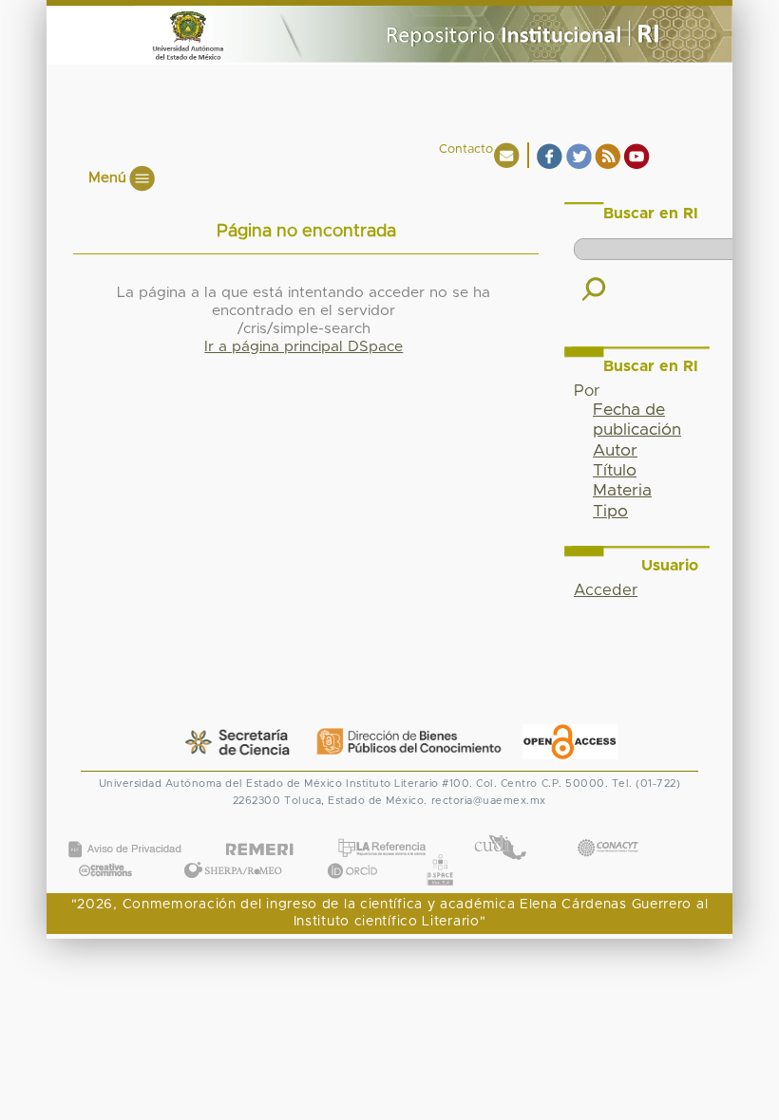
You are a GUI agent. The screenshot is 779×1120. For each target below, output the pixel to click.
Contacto (466, 149)
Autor (615, 450)
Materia (622, 490)
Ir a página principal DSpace (303, 347)
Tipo (610, 511)
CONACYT (607, 829)
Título (614, 470)
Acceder (605, 590)
